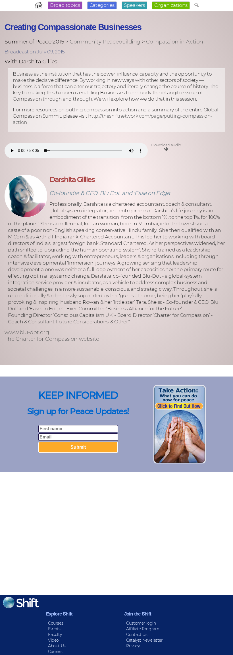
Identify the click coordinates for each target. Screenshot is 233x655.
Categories (102, 5)
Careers (55, 651)
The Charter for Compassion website (52, 339)
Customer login (141, 623)
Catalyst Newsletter (144, 640)
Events (54, 628)
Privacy (133, 645)
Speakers (134, 5)
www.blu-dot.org (27, 332)
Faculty (55, 634)
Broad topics (65, 5)
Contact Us (136, 634)
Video (53, 640)
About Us (57, 645)
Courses (55, 623)
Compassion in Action (174, 41)
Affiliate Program (142, 628)
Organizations (171, 5)
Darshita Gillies (71, 179)
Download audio (166, 145)
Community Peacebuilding (105, 41)
